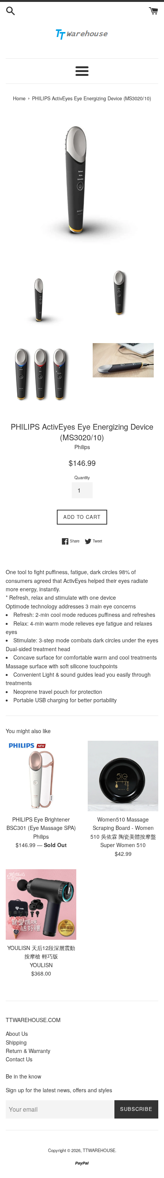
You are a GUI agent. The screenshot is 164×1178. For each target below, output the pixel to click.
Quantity (82, 477)
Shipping (16, 1042)
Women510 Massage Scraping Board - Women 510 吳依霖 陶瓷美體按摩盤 (123, 827)
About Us (17, 1033)
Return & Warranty (28, 1050)
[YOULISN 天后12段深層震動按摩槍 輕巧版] (41, 904)
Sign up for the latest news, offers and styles (59, 1090)
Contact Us (19, 1059)
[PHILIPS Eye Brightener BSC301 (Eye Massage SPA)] (41, 776)
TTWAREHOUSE (99, 1150)
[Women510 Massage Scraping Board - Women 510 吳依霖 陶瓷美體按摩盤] (123, 776)
